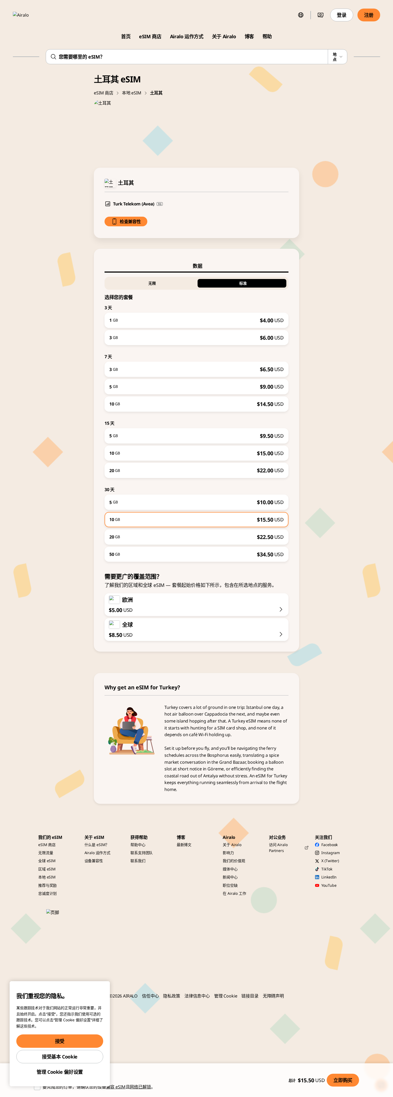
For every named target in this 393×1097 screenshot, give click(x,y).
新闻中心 (230, 877)
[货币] (320, 15)
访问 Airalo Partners (278, 847)
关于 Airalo (224, 36)
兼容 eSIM (116, 1087)
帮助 (267, 36)
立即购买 (342, 1080)
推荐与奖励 (47, 885)
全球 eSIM (47, 860)
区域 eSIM (47, 869)
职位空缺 (230, 885)
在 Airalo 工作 (234, 893)
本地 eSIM (131, 93)
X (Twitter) (330, 860)
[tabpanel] (196, 417)
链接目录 (249, 996)
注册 (368, 15)
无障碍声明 (273, 996)
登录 (341, 15)
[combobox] (197, 56)
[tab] (196, 265)
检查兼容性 (130, 221)
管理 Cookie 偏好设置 (60, 1072)
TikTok (326, 869)
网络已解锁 (140, 1087)
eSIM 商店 (150, 36)
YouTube (328, 885)
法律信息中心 (197, 996)
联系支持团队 (141, 852)
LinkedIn (329, 877)
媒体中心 (230, 869)
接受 (59, 1041)
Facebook (329, 844)
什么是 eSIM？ (96, 844)
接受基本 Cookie (60, 1056)
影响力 (228, 852)
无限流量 (45, 852)
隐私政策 (171, 996)
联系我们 (137, 860)
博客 (249, 36)
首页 (125, 36)
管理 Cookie (225, 996)
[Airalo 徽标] (28, 15)
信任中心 (150, 996)
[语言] (301, 15)
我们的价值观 (234, 860)
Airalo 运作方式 (186, 36)
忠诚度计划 (47, 893)
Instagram (330, 852)
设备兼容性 (93, 860)
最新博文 (184, 844)
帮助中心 (137, 844)
